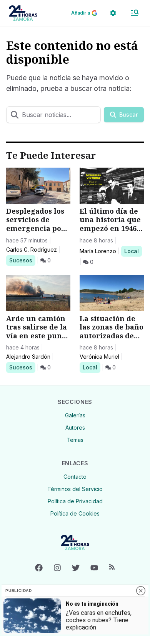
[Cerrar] (140, 590)
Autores (75, 427)
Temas (75, 440)
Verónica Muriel (99, 356)
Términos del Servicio (75, 489)
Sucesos (22, 260)
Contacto (75, 476)
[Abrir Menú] (134, 13)
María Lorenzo (98, 251)
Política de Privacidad (75, 501)
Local (133, 250)
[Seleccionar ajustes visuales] (113, 13)
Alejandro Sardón (28, 356)
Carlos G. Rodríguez (31, 249)
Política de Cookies (75, 513)
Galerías (75, 415)
